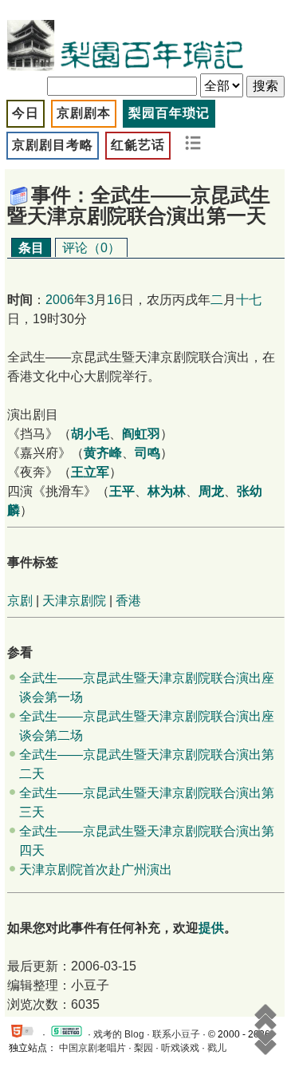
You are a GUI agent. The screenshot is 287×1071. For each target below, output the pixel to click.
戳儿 (216, 1047)
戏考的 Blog (118, 1034)
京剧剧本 (84, 113)
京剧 (20, 600)
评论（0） (91, 248)
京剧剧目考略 (52, 145)
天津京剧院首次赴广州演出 (95, 869)
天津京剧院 (74, 600)
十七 (248, 299)
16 (114, 299)
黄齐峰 (103, 453)
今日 (25, 113)
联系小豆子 (176, 1034)
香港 (128, 600)
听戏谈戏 (180, 1047)
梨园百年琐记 (169, 113)
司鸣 (147, 453)
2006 (59, 299)
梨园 (143, 1047)
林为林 (166, 491)
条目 (31, 248)
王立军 (90, 472)
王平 (122, 491)
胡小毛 (90, 434)
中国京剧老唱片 (92, 1047)
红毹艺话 (138, 145)
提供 (211, 928)
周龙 (211, 491)
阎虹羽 (141, 434)
